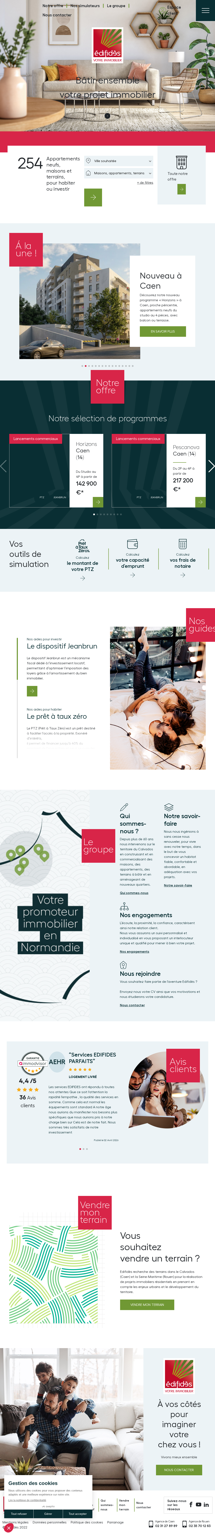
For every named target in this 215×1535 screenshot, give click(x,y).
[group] (56, 470)
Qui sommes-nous (107, 1505)
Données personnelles (50, 1522)
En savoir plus (163, 331)
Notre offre (53, 6)
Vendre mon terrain (147, 1304)
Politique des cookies (87, 1522)
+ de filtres (145, 182)
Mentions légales (16, 1522)
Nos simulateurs (85, 6)
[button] (82, 366)
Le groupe (116, 6)
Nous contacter (57, 15)
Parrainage (115, 1522)
